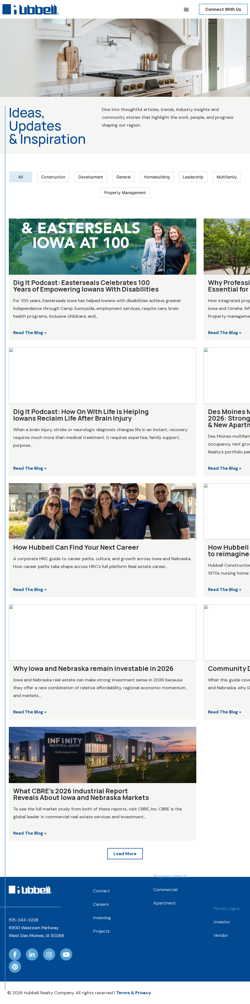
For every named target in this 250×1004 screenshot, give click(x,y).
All (20, 177)
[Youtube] (66, 954)
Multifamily (227, 177)
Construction (53, 177)
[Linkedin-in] (32, 954)
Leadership (193, 177)
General (123, 177)
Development (90, 177)
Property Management (125, 192)
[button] (186, 9)
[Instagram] (49, 954)
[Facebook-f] (15, 954)
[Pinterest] (15, 966)
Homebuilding (157, 177)
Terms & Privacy (133, 993)
